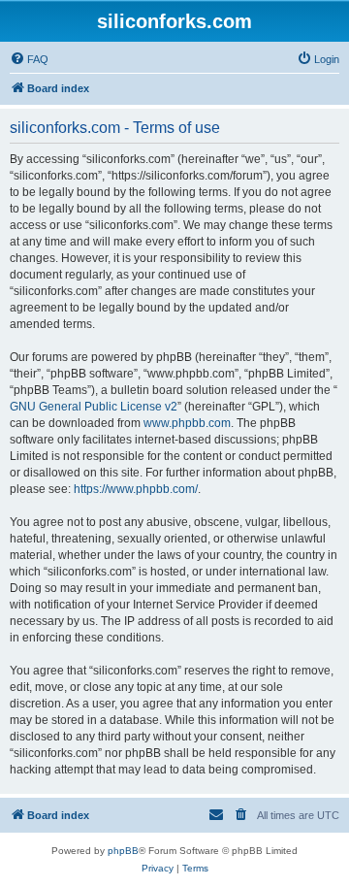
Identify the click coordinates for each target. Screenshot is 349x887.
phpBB (123, 850)
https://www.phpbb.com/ (136, 489)
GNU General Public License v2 (93, 406)
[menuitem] (29, 59)
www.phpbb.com (187, 423)
